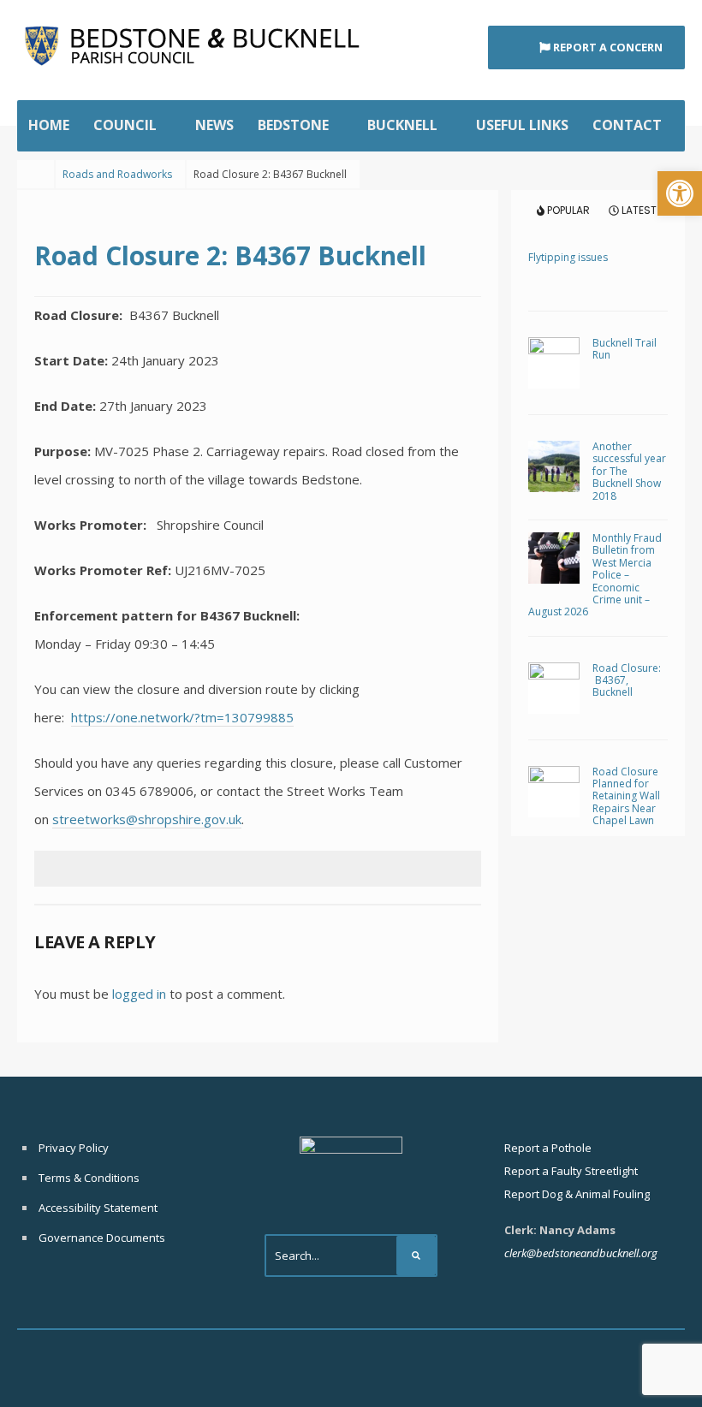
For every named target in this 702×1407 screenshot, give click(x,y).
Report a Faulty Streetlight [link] (571, 1170)
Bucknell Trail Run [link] (624, 348)
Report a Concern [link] (606, 47)
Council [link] (125, 125)
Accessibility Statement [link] (98, 1207)
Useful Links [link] (522, 125)
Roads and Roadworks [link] (117, 174)
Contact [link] (627, 125)
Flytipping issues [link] (568, 257)
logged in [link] (139, 993)
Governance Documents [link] (102, 1237)
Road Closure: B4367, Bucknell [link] (626, 680)
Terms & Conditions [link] (89, 1177)
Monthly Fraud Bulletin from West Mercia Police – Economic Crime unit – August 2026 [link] (595, 575)
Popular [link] (567, 210)
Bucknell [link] (402, 125)
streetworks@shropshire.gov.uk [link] (146, 819)
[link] (679, 193)
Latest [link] (638, 210)
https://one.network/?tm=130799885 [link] (182, 717)
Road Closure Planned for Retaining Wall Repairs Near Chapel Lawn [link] (626, 796)
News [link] (214, 125)
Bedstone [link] (293, 125)
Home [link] (48, 125)
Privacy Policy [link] (74, 1147)
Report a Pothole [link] (548, 1147)
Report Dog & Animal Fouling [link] (577, 1194)
